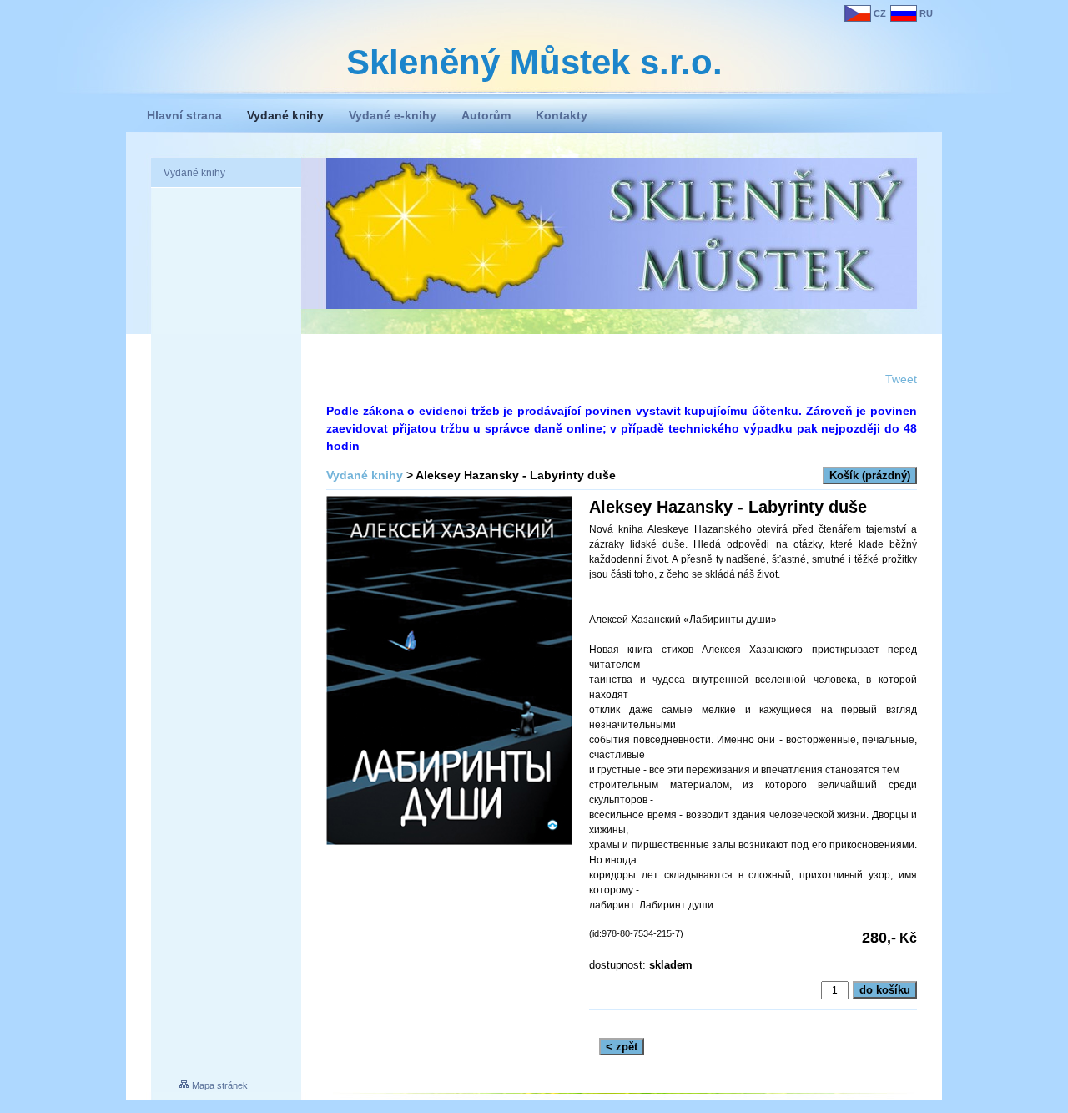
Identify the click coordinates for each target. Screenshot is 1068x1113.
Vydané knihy (364, 475)
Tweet (901, 379)
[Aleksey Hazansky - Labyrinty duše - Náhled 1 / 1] (449, 672)
